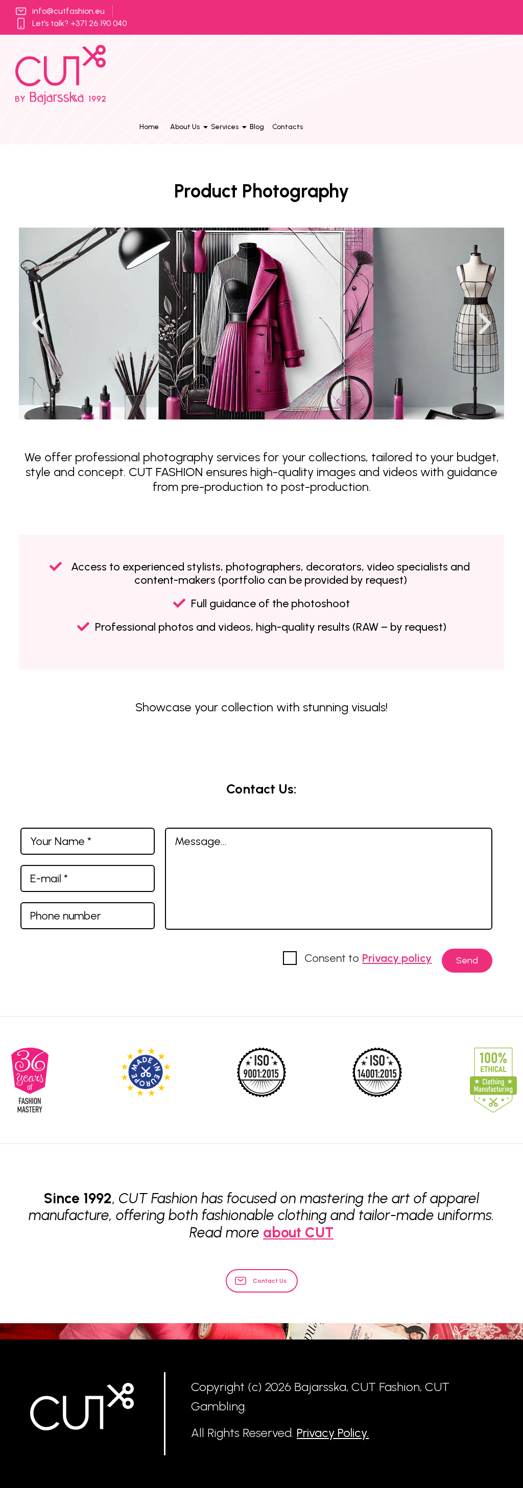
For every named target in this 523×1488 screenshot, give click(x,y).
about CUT (298, 1232)
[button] (38, 323)
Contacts (287, 126)
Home (149, 126)
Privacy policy (397, 958)
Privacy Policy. (333, 1432)
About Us (185, 126)
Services (225, 126)
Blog (257, 126)
